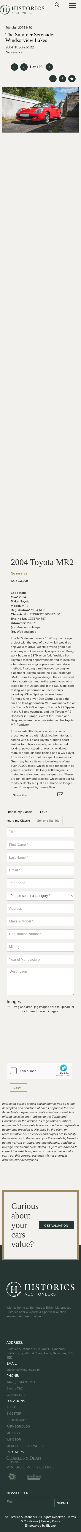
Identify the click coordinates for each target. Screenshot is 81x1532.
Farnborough (18, 1426)
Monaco (13, 1433)
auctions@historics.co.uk (23, 1369)
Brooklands (16, 1420)
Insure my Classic (18, 820)
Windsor (13, 1439)
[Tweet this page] (43, 795)
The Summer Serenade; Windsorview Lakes (30, 37)
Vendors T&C (15, 1395)
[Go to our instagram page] (52, 795)
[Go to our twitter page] (20, 1330)
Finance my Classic (19, 811)
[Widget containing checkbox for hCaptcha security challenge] (39, 1071)
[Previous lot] (24, 67)
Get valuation (56, 1225)
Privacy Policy (50, 1521)
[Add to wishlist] (72, 78)
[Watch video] (53, 78)
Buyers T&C (14, 1388)
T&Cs (43, 811)
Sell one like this (48, 820)
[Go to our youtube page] (28, 1330)
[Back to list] (14, 67)
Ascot (11, 1407)
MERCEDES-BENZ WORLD (25, 1446)
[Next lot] (49, 67)
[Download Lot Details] (62, 78)
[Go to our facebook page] (10, 1330)
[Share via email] (61, 795)
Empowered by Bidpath (41, 1525)
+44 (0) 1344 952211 (20, 1382)
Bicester (13, 1413)
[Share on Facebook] (34, 795)
